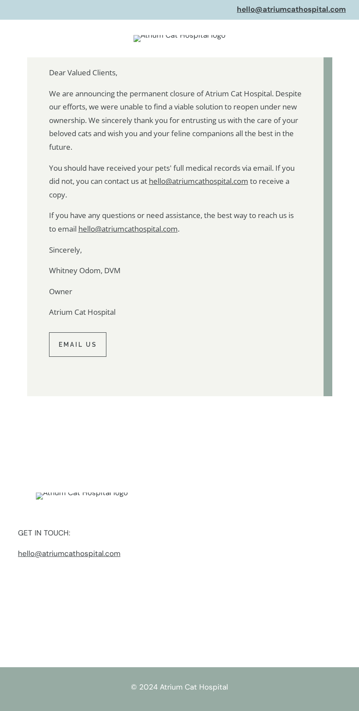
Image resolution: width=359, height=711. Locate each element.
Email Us (78, 344)
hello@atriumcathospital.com (291, 9)
